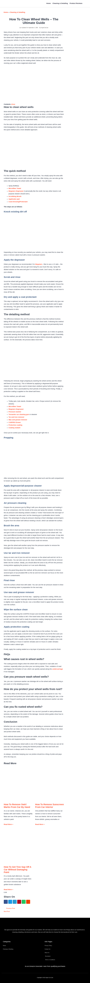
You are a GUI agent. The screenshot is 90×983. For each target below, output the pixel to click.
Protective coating (15, 425)
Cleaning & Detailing (60, 3)
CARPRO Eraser (15, 422)
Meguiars (38, 264)
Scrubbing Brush (15, 196)
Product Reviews (76, 3)
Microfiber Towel (15, 188)
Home (48, 3)
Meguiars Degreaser (16, 191)
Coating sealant (14, 428)
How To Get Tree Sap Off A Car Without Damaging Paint (17, 869)
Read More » (8, 824)
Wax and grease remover (18, 420)
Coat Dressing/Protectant (18, 202)
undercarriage (57, 669)
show (13, 104)
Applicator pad (14, 199)
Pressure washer (15, 412)
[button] (86, 3)
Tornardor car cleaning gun (19, 414)
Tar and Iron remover (16, 417)
